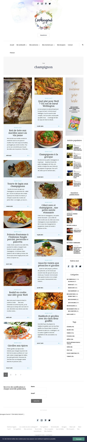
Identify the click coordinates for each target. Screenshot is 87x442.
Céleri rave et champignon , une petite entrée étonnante (48, 209)
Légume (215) (70, 326)
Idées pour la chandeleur (77, 231)
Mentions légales (11, 427)
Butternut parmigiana (73, 242)
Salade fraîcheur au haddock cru (77, 157)
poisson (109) (70, 336)
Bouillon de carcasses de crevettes (77, 185)
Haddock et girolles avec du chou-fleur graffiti (48, 318)
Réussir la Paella (72, 225)
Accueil (12, 45)
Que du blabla (72, 302)
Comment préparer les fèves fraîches (78, 149)
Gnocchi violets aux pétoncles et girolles (48, 264)
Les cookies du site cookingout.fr (28, 427)
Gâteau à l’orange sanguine (72, 214)
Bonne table (71, 296)
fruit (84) (69, 350)
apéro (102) (70, 339)
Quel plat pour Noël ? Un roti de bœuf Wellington (48, 103)
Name (33, 386)
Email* (33, 393)
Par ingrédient (72, 291)
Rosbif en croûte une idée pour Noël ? (18, 295)
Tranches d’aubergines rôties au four (77, 175)
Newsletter (43, 35)
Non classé (70, 314)
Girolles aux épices (18, 345)
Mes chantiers (72, 311)
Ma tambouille (21, 45)
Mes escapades (72, 299)
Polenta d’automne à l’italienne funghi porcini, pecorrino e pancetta (17, 238)
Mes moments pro (47, 45)
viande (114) (70, 333)
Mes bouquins (61, 45)
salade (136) (70, 330)
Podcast (12, 53)
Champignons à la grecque (48, 155)
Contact (70, 45)
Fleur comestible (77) (73, 353)
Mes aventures (33, 45)
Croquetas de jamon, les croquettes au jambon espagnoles (78, 250)
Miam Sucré (71, 288)
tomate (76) (70, 356)
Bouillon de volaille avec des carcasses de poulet (78, 166)
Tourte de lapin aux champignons (17, 185)
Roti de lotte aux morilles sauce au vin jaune (17, 133)
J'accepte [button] (78, 439)
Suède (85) (69, 347)
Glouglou (71, 281)
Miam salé (17, 127)
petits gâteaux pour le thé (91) (73, 343)
